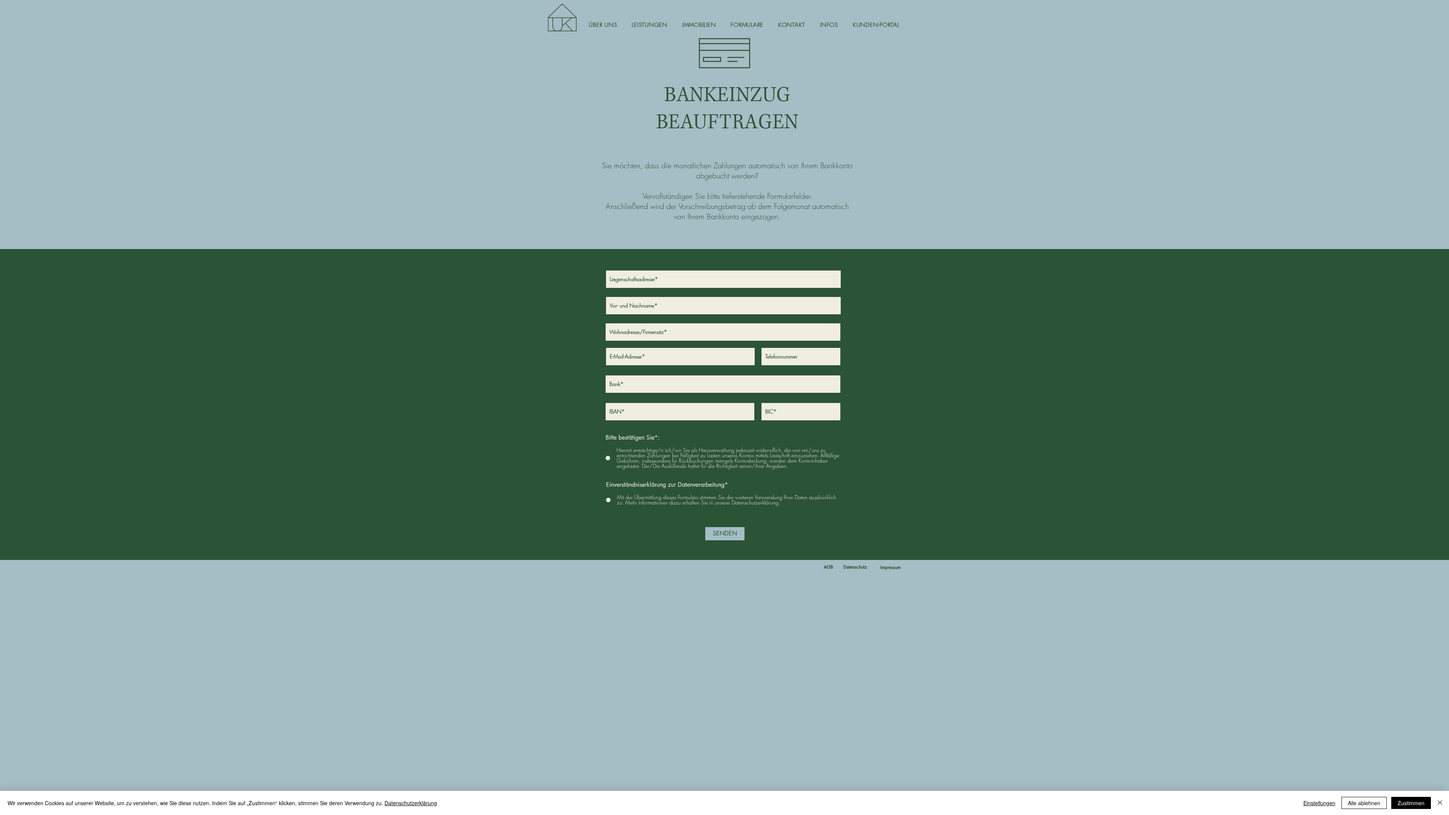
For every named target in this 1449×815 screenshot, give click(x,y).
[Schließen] (1439, 803)
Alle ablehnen (1364, 803)
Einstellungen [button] (1319, 803)
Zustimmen (1411, 803)
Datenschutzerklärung (411, 803)
